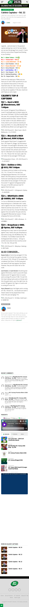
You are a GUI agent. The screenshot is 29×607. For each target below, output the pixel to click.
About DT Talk (24, 595)
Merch (11, 597)
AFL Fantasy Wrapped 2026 (15, 460)
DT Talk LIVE (17, 595)
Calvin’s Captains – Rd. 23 (15, 554)
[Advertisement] (12, 348)
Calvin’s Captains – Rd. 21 (15, 568)
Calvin (8, 22)
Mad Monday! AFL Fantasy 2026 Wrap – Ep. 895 (16, 377)
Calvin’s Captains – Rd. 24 (15, 547)
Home (2, 595)
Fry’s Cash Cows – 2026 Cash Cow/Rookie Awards (16, 439)
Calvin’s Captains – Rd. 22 (15, 561)
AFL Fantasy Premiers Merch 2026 (18, 392)
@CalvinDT (19, 320)
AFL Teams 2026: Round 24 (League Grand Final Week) (17, 468)
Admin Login (17, 597)
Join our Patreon (9, 595)
